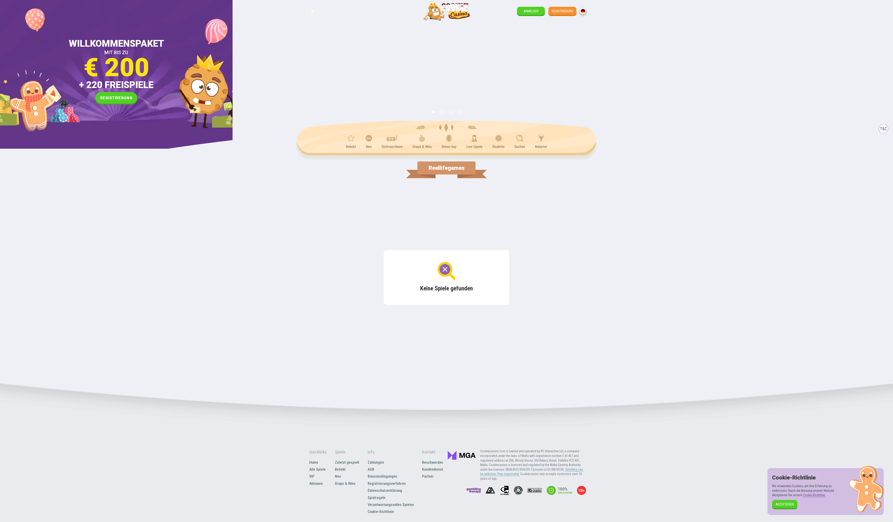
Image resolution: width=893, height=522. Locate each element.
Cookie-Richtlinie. (814, 495)
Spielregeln (376, 498)
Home (313, 462)
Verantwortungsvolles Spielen (391, 504)
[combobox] (583, 11)
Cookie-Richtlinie (381, 511)
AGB (371, 469)
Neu (338, 476)
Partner (428, 476)
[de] (583, 11)
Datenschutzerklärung (385, 490)
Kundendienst (432, 469)
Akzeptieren (785, 504)
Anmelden (531, 11)
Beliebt (340, 469)
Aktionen (316, 483)
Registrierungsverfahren (387, 483)
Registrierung (562, 11)
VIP (311, 476)
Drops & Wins (345, 483)
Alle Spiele (317, 469)
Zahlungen (376, 462)
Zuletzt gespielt (347, 462)
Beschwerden (432, 462)
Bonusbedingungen (382, 476)
